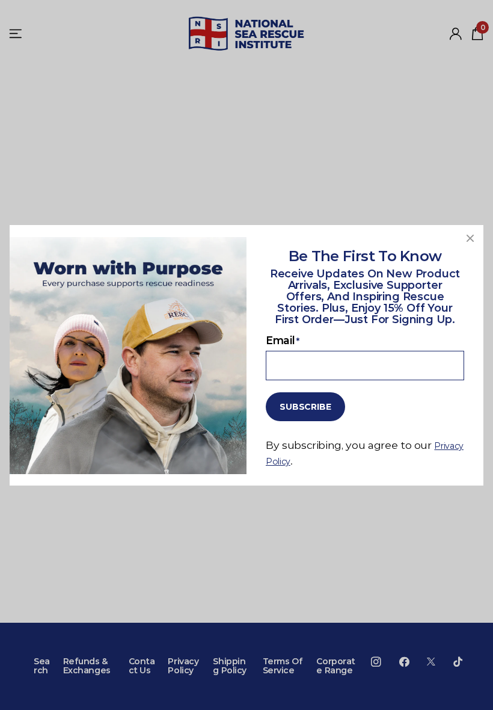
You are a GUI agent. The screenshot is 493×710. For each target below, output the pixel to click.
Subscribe (305, 406)
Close (470, 238)
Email (282, 339)
